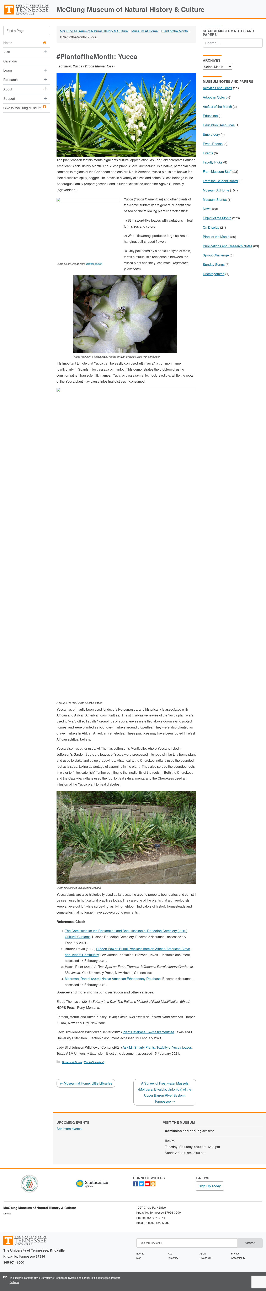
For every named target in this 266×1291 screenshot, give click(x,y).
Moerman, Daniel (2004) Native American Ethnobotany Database (113, 978)
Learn (7, 70)
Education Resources (219, 125)
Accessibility (238, 1257)
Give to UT (205, 1257)
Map (138, 1257)
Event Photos (213, 143)
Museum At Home (72, 1062)
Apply (203, 1253)
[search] (26, 30)
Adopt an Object (215, 97)
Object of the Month (217, 218)
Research (10, 79)
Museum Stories (215, 199)
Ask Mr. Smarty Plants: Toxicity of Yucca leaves (157, 1047)
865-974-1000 (13, 1262)
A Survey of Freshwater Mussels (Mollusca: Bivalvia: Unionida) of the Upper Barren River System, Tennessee (164, 1092)
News (207, 208)
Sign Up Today (210, 1186)
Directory (173, 1257)
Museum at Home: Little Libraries (86, 1083)
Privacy (235, 1253)
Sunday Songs (214, 264)
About (7, 89)
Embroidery (211, 134)
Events (208, 153)
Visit (6, 51)
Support (9, 98)
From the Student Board (220, 180)
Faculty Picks (212, 162)
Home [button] (7, 42)
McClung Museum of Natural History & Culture (130, 9)
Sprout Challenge (216, 255)
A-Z (170, 1253)
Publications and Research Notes (227, 246)
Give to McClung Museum (22, 107)
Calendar (10, 61)
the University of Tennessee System (56, 1277)
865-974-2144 (156, 1217)
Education (210, 115)
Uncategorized (213, 273)
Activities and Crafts (217, 87)
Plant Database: (148, 1032)
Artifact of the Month (217, 106)
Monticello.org (94, 263)
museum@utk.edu (158, 1222)
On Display (211, 227)
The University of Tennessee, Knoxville (26, 14)
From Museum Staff (217, 171)
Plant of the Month (94, 1062)
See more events (69, 1128)
